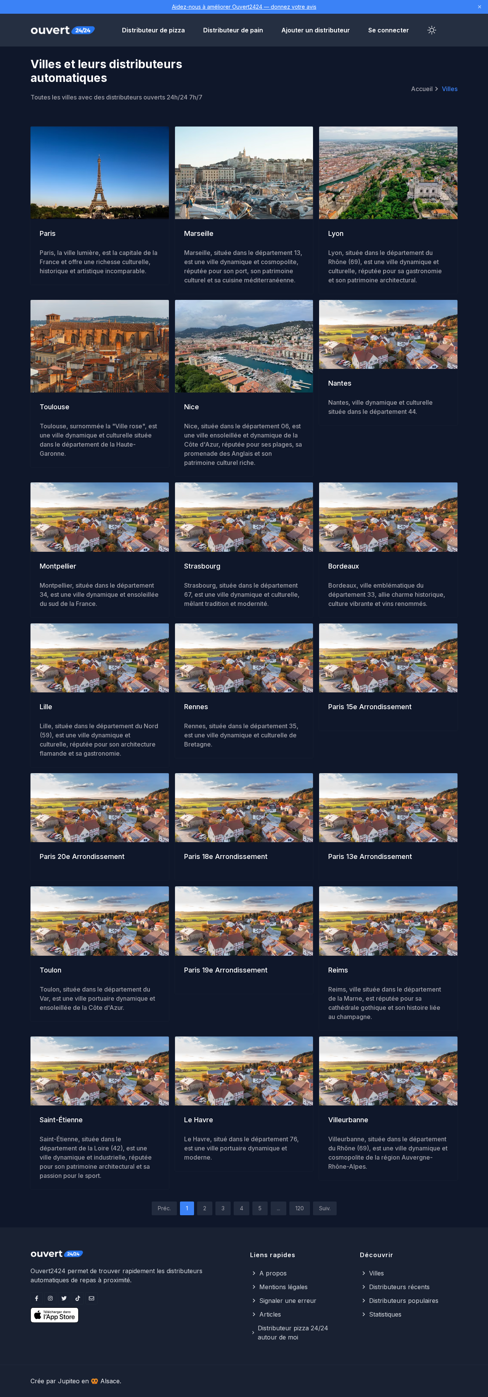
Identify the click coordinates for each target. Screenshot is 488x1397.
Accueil (422, 89)
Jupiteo (69, 1381)
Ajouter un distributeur (315, 30)
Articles (270, 1314)
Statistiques (385, 1314)
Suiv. (325, 1208)
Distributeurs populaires (403, 1300)
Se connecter (388, 30)
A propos (273, 1273)
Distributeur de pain (233, 30)
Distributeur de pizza (153, 30)
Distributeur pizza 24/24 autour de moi (293, 1332)
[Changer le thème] (432, 30)
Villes (376, 1273)
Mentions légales (283, 1287)
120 (299, 1208)
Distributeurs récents (399, 1287)
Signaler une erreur (287, 1300)
